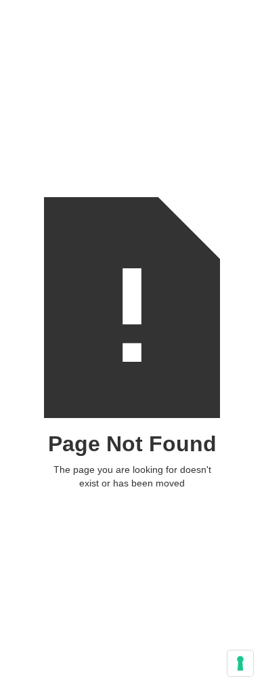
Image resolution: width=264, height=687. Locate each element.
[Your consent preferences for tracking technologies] (240, 663)
